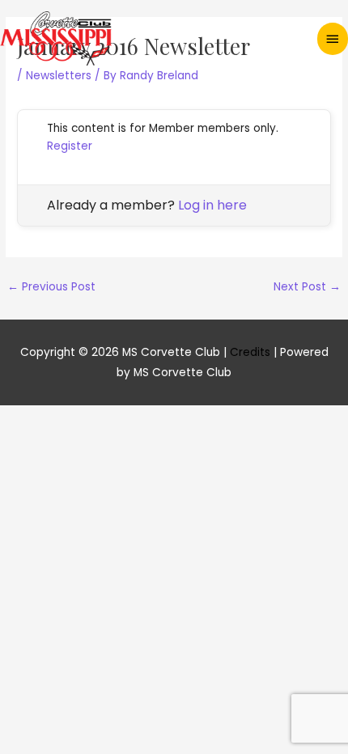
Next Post (307, 286)
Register (69, 146)
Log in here (212, 205)
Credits (250, 352)
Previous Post (51, 286)
